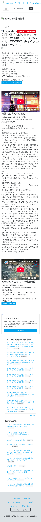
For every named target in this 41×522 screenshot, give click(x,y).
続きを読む (20, 330)
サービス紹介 (28, 502)
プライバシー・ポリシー (20, 510)
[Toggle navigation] (6, 9)
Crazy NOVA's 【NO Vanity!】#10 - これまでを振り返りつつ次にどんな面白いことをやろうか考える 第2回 (20, 401)
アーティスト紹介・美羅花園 (12, 83)
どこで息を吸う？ (12, 466)
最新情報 (17, 498)
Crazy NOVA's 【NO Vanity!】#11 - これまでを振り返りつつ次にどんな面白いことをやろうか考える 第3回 (20, 394)
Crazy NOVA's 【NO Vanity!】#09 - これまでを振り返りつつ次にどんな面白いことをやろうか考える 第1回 (20, 409)
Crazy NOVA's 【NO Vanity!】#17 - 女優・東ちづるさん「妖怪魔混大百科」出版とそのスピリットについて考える (20, 354)
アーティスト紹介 (14, 502)
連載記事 (27, 498)
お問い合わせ (25, 506)
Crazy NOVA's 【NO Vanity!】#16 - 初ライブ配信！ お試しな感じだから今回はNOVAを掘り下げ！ (20, 362)
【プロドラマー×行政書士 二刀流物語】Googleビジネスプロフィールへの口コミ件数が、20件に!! (20, 452)
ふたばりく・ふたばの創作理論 (16, 440)
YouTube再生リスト (9, 304)
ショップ (14, 506)
